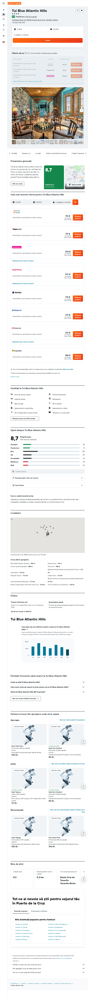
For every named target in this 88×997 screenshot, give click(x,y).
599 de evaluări (31, 17)
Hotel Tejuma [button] (16, 792)
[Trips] (3, 36)
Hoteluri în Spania (47, 983)
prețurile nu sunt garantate (64, 958)
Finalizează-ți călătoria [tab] (39, 911)
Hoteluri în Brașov (21, 939)
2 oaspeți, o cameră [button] (21, 35)
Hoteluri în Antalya (21, 924)
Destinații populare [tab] (21, 911)
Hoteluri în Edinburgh (22, 936)
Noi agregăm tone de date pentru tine (27, 968)
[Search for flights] (3, 10)
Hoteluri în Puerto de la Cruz (63, 983)
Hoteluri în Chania (21, 927)
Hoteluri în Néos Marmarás (57, 936)
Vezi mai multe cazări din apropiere (72, 720)
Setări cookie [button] (15, 377)
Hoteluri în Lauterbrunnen (24, 933)
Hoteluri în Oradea (54, 933)
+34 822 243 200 (18, 22)
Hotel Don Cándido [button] (55, 748)
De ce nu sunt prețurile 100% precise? (27, 972)
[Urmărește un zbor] (3, 30)
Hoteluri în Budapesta (55, 927)
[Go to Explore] (3, 25)
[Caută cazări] (3, 14)
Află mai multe (68, 369)
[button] (3, 3)
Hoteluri (23, 983)
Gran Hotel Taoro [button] (17, 746)
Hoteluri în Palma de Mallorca (57, 924)
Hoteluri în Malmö (54, 939)
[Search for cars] (3, 19)
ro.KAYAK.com (15, 983)
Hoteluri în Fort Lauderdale (57, 930)
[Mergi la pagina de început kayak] (14, 3)
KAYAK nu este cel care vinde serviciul (27, 965)
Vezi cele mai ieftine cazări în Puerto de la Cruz (68, 764)
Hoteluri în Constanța (22, 930)
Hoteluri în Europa (34, 983)
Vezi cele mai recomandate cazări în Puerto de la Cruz (67, 811)
